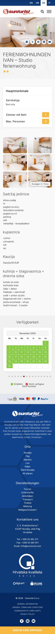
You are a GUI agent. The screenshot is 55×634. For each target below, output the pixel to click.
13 (44, 376)
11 (38, 376)
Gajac (27, 466)
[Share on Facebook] (26, 42)
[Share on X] (32, 42)
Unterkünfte (27, 492)
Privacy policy (27, 614)
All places (28, 473)
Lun (27, 463)
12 (41, 376)
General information (27, 604)
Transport (27, 499)
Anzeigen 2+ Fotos (40, 184)
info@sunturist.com (31, 546)
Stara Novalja (27, 469)
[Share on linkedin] (44, 42)
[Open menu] (48, 11)
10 (35, 376)
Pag (27, 456)
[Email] (49, 42)
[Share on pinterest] (38, 42)
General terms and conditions (27, 607)
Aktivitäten (27, 496)
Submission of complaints (27, 611)
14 (47, 376)
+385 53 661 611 (30, 542)
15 (50, 376)
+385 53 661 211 (29, 539)
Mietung (27, 506)
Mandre (28, 459)
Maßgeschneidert (27, 509)
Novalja (27, 452)
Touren (27, 489)
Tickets (27, 502)
